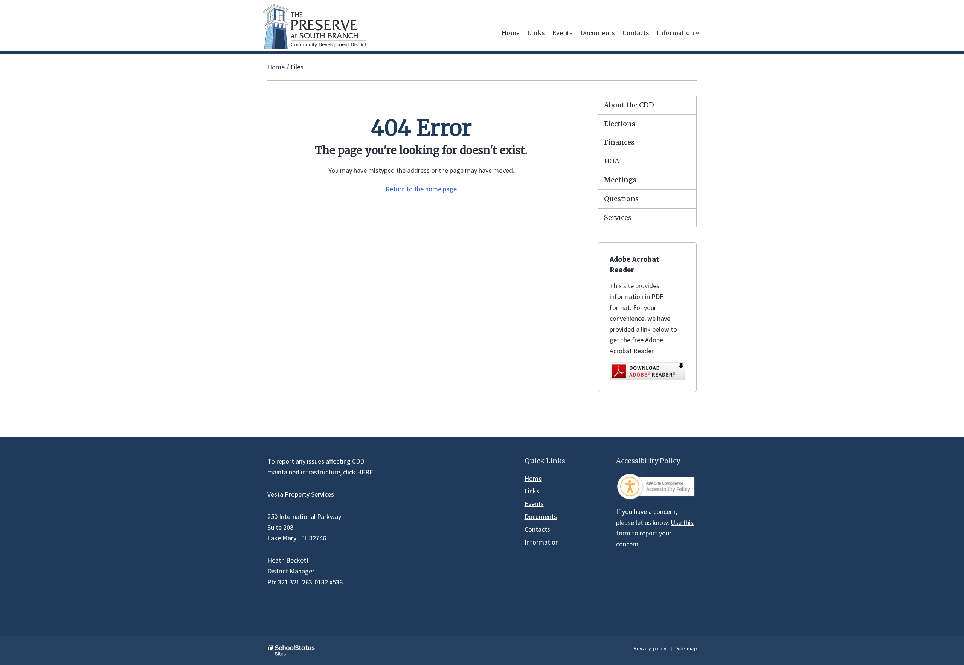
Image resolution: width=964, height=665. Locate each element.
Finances (619, 142)
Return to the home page (421, 189)
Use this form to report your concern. (655, 533)
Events (534, 503)
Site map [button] (686, 648)
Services (617, 217)
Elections (619, 123)
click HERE (358, 472)
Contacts (537, 529)
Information (542, 542)
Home (276, 67)
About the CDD (629, 105)
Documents (541, 516)
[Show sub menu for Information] (697, 33)
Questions (621, 198)
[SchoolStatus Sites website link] (291, 650)
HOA (611, 161)
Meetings (620, 179)
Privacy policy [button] (650, 648)
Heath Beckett (288, 560)
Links (532, 491)
